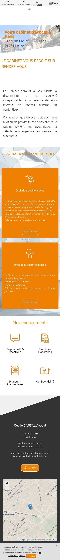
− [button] (7, 488)
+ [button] (7, 483)
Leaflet (20, 539)
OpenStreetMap (32, 539)
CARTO (53, 539)
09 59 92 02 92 (35, 446)
